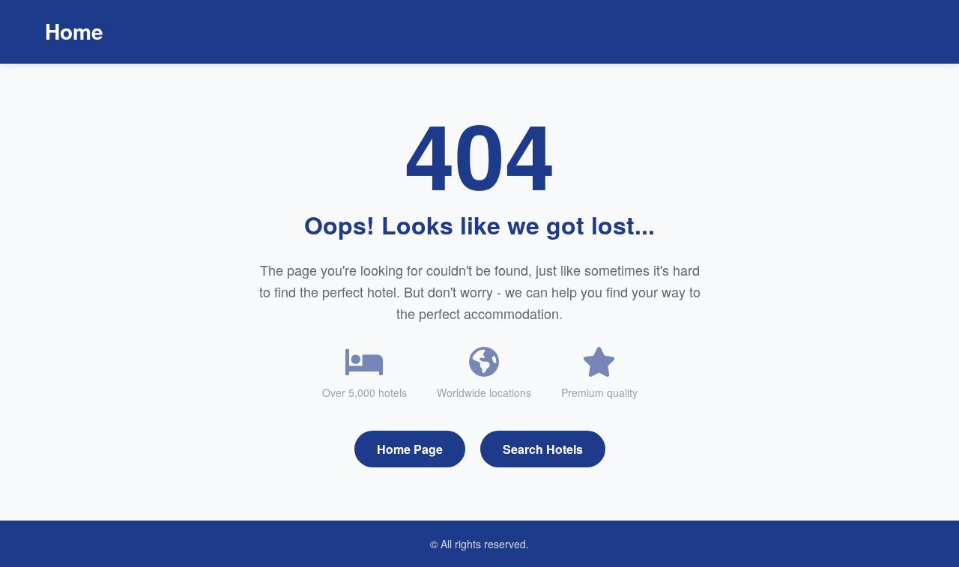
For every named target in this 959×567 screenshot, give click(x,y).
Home (74, 31)
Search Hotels (543, 449)
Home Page (410, 449)
